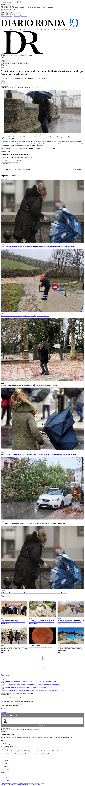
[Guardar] (2, 61)
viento (11, 163)
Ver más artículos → (43, 725)
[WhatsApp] (4, 61)
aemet (2, 163)
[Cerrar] (9, 4)
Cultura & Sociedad (25, 7)
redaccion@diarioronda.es (21, 753)
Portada (3, 7)
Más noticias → (5, 179)
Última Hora (7, 762)
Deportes (33, 7)
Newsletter (12, 9)
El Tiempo (43, 7)
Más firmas (3, 712)
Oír (20, 13)
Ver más (3, 678)
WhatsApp (5, 13)
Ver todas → (4, 600)
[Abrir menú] (2, 53)
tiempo (8, 163)
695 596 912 (9, 753)
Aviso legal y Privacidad (33, 783)
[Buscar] (2, 57)
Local (5, 763)
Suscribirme (19, 160)
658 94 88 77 (36, 753)
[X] (7, 61)
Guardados (5, 9)
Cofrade (38, 7)
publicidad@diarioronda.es (48, 753)
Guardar (16, 13)
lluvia (5, 163)
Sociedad (6, 766)
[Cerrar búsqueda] (19, 2)
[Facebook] (10, 61)
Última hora (8, 7)
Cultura (6, 767)
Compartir (19, 63)
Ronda (13, 7)
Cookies (43, 783)
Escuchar (26, 63)
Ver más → (81, 654)
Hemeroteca (49, 7)
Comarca (17, 7)
